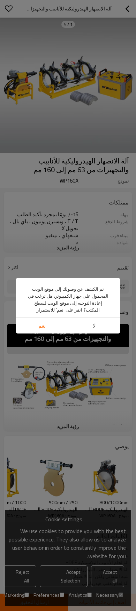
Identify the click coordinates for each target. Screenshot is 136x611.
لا (94, 326)
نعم (42, 326)
